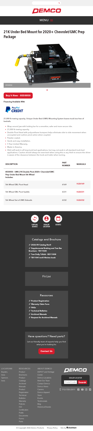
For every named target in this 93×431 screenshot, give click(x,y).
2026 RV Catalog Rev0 (41, 245)
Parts (21, 421)
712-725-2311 (68, 389)
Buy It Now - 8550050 (18, 95)
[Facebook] (78, 390)
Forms (21, 419)
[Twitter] (90, 390)
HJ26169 (80, 184)
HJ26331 (80, 192)
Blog (39, 404)
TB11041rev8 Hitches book (43, 257)
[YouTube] (82, 390)
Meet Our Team (43, 381)
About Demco (44, 368)
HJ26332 (80, 200)
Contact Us (47, 351)
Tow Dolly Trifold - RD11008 (43, 254)
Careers (40, 389)
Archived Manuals (39, 314)
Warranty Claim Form (40, 304)
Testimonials (42, 401)
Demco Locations (44, 378)
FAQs (33, 307)
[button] (47, 90)
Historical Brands (44, 407)
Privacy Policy (52, 428)
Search (82, 382)
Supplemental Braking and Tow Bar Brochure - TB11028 (45, 249)
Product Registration (40, 301)
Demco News (42, 386)
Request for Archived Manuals (44, 317)
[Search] (59, 2)
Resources (24, 368)
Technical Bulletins (39, 311)
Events (40, 398)
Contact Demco (43, 384)
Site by (63, 428)
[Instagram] (86, 390)
